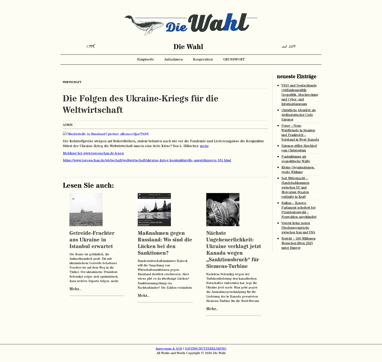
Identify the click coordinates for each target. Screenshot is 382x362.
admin (68, 125)
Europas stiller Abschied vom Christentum (299, 148)
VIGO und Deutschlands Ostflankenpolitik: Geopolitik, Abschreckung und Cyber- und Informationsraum (299, 94)
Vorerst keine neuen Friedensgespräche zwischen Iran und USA (298, 228)
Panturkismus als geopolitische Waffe (295, 159)
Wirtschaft (72, 82)
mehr (204, 146)
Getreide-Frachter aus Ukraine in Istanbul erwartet (92, 240)
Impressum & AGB (169, 349)
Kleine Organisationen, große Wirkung (298, 169)
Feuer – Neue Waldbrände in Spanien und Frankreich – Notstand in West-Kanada (300, 132)
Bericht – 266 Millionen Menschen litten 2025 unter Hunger (298, 243)
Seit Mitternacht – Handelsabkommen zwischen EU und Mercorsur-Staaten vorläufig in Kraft (295, 187)
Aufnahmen (173, 59)
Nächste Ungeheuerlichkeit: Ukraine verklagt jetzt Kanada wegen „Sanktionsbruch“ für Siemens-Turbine (233, 250)
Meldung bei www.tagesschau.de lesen (93, 153)
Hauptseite (145, 59)
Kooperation (203, 59)
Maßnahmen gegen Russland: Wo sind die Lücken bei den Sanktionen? (165, 243)
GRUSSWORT (234, 59)
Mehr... (75, 289)
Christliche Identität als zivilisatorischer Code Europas (298, 115)
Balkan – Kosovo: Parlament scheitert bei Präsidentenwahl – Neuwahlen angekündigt (299, 210)
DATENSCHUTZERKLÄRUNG (205, 349)
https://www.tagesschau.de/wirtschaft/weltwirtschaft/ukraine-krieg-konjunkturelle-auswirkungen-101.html (147, 160)
